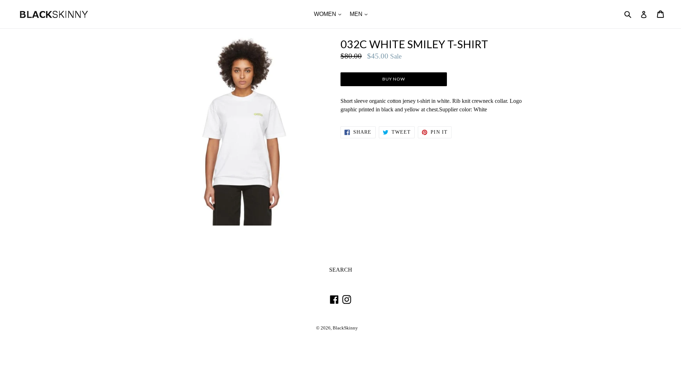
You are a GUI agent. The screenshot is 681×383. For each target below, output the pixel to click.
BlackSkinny (345, 328)
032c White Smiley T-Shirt (414, 44)
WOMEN (329, 14)
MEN (360, 14)
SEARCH (340, 270)
